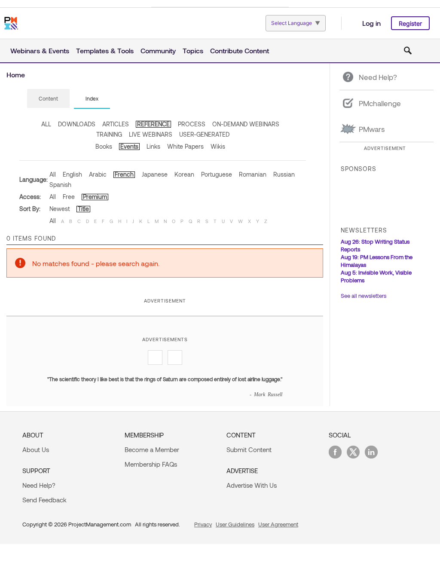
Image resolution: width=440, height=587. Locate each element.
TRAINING (109, 134)
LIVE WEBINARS (150, 134)
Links (153, 146)
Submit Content (249, 449)
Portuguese (216, 174)
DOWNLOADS (76, 124)
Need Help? (38, 485)
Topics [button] (193, 50)
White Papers (185, 146)
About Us (35, 449)
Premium (95, 196)
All (52, 174)
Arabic (98, 174)
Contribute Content (239, 50)
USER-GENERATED (204, 134)
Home (15, 74)
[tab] (48, 99)
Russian (284, 174)
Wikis (218, 146)
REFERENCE (153, 124)
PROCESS (191, 124)
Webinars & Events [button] (39, 50)
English (72, 174)
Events (129, 146)
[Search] (407, 50)
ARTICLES (115, 124)
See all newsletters (363, 295)
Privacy (203, 524)
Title (83, 208)
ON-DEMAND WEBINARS (245, 124)
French (124, 174)
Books (103, 146)
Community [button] (158, 50)
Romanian (252, 174)
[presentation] (48, 98)
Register (410, 23)
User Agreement (278, 524)
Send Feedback (44, 500)
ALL (46, 124)
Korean (184, 174)
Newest (59, 208)
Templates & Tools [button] (105, 50)
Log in (371, 23)
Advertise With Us (251, 485)
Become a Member (152, 449)
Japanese (155, 174)
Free (69, 196)
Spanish (60, 184)
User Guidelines (235, 524)
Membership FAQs (151, 464)
